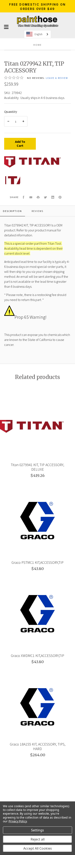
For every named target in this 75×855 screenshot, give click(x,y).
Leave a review (57, 77)
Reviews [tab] (37, 211)
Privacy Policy (18, 821)
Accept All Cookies (37, 848)
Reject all (38, 839)
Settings (37, 830)
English (38, 34)
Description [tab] (12, 211)
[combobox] (37, 34)
